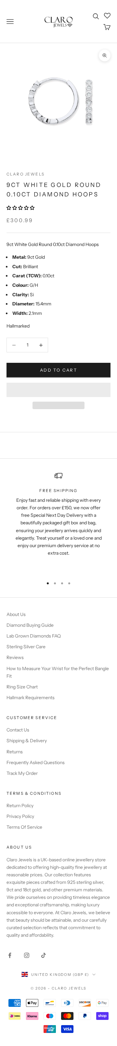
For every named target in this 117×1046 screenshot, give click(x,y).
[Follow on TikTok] (43, 955)
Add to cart (58, 370)
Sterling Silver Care (26, 647)
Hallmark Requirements (30, 697)
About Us (16, 614)
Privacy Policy (20, 816)
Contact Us (17, 730)
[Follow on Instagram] (26, 955)
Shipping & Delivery (26, 741)
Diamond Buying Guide (30, 625)
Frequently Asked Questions (35, 762)
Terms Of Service (24, 827)
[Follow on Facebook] (9, 955)
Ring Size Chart (22, 687)
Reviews (15, 657)
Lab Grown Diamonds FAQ (33, 636)
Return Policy (19, 805)
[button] (20, 208)
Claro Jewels (25, 174)
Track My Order (22, 773)
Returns (14, 752)
